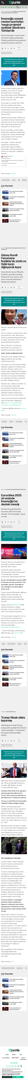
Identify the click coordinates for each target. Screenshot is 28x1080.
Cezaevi (14, 180)
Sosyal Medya (19, 421)
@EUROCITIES (15, 605)
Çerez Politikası (6, 1058)
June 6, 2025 (18, 633)
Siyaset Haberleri (9, 11)
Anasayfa (3, 11)
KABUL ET (18, 1077)
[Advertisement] (14, 234)
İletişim (14, 1054)
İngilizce (19, 643)
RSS (21, 1054)
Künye (7, 1054)
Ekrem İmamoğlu (5, 180)
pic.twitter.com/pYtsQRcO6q (11, 405)
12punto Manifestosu (23, 1058)
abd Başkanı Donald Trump (8, 968)
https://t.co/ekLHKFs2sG (13, 403)
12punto (13, 173)
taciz (26, 421)
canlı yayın (4, 421)
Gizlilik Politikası (15, 1058)
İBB (19, 180)
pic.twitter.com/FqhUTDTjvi (10, 627)
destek (3, 643)
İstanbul (11, 421)
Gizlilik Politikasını (10, 1074)
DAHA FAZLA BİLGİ (7, 1077)
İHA (12, 961)
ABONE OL (19, 47)
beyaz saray (20, 968)
